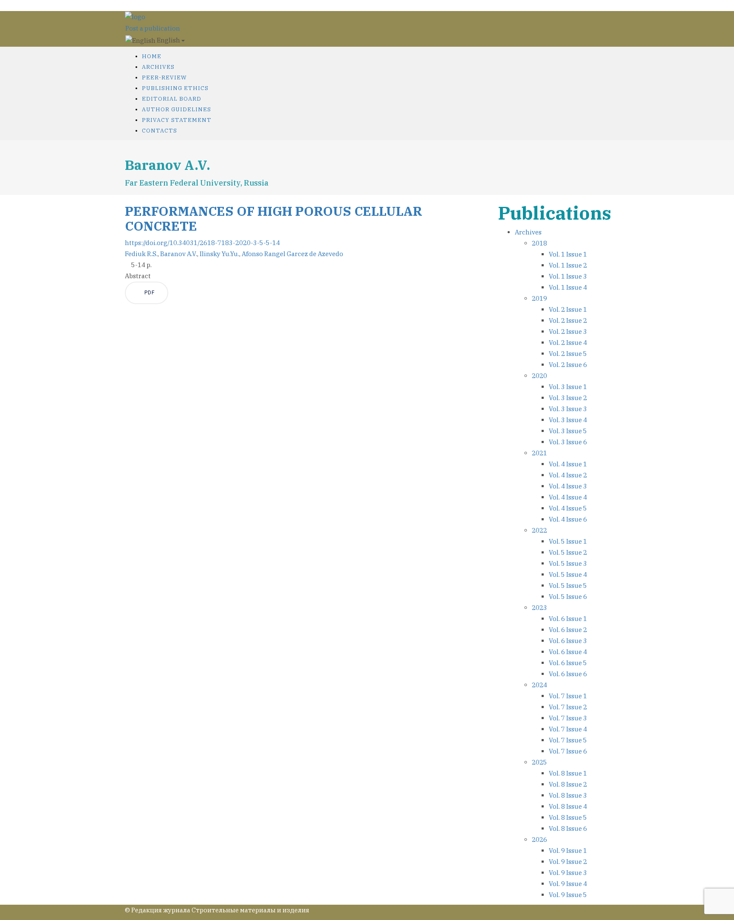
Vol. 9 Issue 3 (568, 873)
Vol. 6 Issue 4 (568, 652)
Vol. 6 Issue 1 (568, 619)
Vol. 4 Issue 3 (568, 486)
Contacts (159, 130)
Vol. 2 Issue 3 (568, 331)
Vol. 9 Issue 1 (568, 851)
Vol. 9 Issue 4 (568, 884)
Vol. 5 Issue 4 (568, 574)
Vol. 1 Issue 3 (568, 276)
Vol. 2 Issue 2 (568, 320)
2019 (539, 298)
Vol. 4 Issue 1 (568, 464)
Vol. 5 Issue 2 (568, 552)
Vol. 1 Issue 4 (568, 287)
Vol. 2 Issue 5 (568, 354)
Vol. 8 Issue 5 (568, 817)
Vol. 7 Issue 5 (568, 740)
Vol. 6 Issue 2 (568, 630)
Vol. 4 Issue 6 (568, 519)
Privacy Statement (177, 120)
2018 (539, 243)
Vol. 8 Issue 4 (568, 806)
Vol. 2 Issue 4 (568, 343)
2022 (539, 530)
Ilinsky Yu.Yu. (219, 254)
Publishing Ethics (175, 88)
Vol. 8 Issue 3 (568, 795)
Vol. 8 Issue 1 (568, 773)
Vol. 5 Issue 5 (568, 585)
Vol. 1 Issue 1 (568, 254)
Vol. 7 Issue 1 (568, 696)
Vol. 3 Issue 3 (568, 409)
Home (151, 56)
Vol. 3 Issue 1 (568, 387)
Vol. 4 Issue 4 (568, 497)
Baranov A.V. (178, 254)
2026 (539, 839)
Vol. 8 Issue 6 (568, 828)
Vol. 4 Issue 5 (568, 508)
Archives (158, 67)
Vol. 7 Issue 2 (568, 707)
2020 (539, 376)
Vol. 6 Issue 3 (568, 641)
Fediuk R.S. (141, 254)
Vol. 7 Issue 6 (568, 751)
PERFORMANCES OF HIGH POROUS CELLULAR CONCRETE (273, 218)
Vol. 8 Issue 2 (568, 784)
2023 (539, 608)
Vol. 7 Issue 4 (568, 729)
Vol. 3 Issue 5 (568, 431)
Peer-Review (164, 77)
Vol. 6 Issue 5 (568, 663)
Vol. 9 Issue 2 (568, 862)
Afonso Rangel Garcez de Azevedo (292, 254)
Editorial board (171, 98)
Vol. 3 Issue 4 (568, 420)
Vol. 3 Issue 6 (568, 442)
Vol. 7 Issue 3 (568, 718)
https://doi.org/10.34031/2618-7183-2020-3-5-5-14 (202, 243)
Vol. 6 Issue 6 (568, 674)
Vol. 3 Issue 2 (568, 398)
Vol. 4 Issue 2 (568, 475)
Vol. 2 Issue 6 (568, 365)
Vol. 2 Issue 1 (568, 309)
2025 (539, 762)
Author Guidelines (176, 109)
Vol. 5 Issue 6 (568, 597)
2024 (539, 685)
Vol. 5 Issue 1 (568, 541)
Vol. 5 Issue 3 (568, 563)
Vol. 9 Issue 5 (568, 895)
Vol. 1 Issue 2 (568, 265)
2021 (539, 453)
